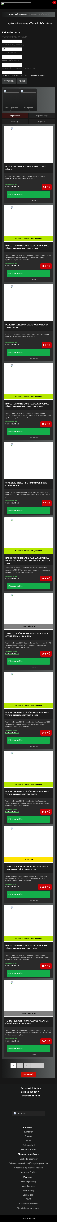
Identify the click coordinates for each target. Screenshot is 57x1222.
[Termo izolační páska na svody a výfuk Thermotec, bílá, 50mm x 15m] (28, 844)
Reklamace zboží (28, 1149)
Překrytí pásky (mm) (11, 61)
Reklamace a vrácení (28, 1203)
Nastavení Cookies (28, 1172)
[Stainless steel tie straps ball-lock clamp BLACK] (28, 460)
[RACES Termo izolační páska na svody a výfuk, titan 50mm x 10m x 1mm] (28, 690)
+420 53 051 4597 (30, 1092)
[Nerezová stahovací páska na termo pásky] (28, 144)
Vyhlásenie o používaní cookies (28, 1168)
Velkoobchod (29, 1145)
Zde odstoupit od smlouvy (28, 1208)
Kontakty (28, 1132)
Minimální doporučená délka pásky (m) (18, 68)
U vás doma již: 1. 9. (12, 187)
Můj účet (27, 1177)
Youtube (33, 1105)
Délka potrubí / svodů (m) (13, 45)
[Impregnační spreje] (28, 97)
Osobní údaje (28, 1195)
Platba (28, 1140)
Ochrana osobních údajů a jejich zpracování (28, 1163)
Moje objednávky (28, 1181)
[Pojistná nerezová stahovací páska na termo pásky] (28, 302)
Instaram (28, 1105)
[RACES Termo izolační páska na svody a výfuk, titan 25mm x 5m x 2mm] (28, 769)
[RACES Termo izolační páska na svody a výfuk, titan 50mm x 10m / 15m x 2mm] (28, 381)
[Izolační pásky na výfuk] (11, 97)
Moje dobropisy (29, 1186)
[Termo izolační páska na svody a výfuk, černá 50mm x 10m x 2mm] (28, 998)
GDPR (28, 1199)
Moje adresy (28, 1190)
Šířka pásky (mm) (9, 53)
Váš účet (46, 4)
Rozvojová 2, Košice (31, 1088)
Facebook (23, 1105)
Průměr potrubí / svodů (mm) (14, 37)
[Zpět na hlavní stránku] (4, 14)
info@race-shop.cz (30, 1096)
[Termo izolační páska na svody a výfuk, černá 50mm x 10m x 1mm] (28, 611)
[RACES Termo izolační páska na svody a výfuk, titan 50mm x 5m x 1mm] (28, 923)
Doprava (28, 1136)
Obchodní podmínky (28, 1159)
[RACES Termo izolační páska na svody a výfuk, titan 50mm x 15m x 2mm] (28, 223)
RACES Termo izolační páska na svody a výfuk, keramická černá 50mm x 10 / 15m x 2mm (27, 561)
